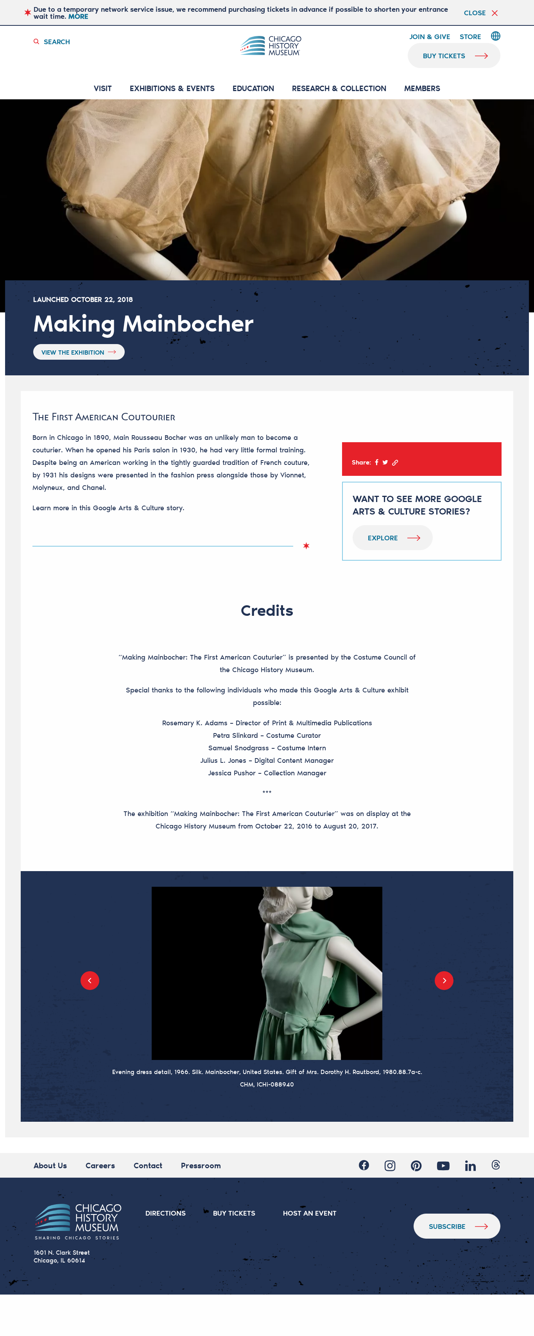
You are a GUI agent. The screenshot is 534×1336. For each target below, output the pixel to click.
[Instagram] (390, 1165)
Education (253, 88)
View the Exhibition (72, 352)
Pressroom (201, 1165)
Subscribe (447, 1226)
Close (475, 12)
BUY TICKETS (234, 1213)
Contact (148, 1165)
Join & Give (429, 37)
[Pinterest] (416, 1165)
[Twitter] (385, 462)
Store (470, 37)
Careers (100, 1165)
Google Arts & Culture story (138, 507)
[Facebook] (376, 462)
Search (57, 41)
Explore (383, 538)
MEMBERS (422, 88)
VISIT (103, 88)
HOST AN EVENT (310, 1213)
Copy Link (395, 462)
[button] (90, 980)
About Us (50, 1165)
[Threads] (495, 1165)
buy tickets (444, 55)
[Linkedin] (470, 1165)
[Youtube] (443, 1165)
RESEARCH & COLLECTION (339, 88)
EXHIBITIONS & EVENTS (172, 88)
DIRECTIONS (165, 1213)
